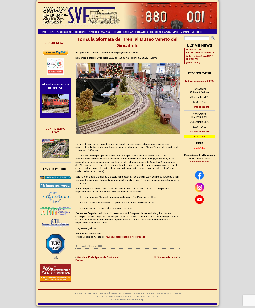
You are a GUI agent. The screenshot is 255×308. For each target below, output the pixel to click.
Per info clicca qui (199, 107)
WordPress (127, 299)
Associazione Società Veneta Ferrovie (108, 293)
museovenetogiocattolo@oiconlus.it (125, 236)
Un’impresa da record (166, 257)
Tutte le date (199, 136)
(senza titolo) (193, 62)
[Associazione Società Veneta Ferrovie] (127, 16)
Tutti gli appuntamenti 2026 (199, 81)
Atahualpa (140, 299)
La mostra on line (199, 161)
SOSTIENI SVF (55, 43)
